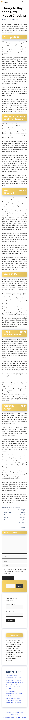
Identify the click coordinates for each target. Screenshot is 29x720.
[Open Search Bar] (22, 2)
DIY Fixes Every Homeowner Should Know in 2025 (14, 693)
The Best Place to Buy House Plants (7, 515)
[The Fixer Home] (5, 2)
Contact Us (16, 712)
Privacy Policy (14, 714)
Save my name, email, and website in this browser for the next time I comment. (15, 571)
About (21, 712)
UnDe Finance (11, 717)
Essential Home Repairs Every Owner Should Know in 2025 (14, 687)
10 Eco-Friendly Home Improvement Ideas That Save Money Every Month (13, 700)
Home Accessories (14, 507)
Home (6, 507)
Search (19, 586)
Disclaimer (8, 712)
